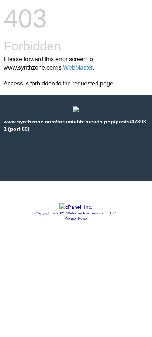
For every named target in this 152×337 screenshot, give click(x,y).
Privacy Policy (76, 218)
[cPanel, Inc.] (76, 207)
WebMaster (78, 67)
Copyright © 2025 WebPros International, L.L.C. (76, 213)
